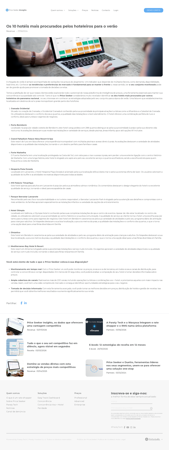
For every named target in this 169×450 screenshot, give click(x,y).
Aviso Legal (120, 439)
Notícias (94, 10)
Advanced (79, 401)
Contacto (106, 10)
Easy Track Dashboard (49, 398)
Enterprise (79, 405)
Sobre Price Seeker (16, 401)
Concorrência (45, 401)
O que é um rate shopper (19, 398)
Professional (80, 398)
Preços (85, 10)
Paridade (42, 408)
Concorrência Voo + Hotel (51, 405)
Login (115, 10)
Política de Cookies (106, 439)
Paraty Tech (12, 405)
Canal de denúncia (15, 412)
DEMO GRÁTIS (153, 10)
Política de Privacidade (133, 418)
